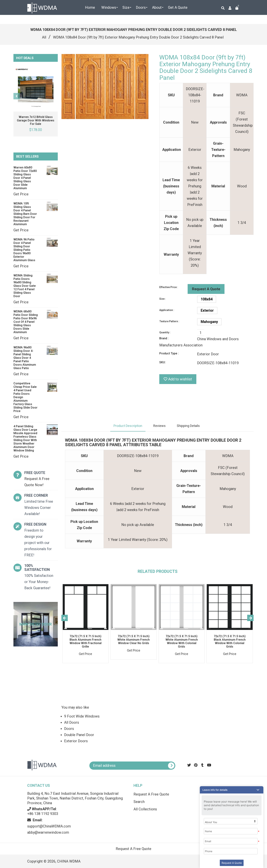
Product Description (128, 426)
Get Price (21, 194)
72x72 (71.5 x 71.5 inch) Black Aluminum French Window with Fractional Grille (86, 641)
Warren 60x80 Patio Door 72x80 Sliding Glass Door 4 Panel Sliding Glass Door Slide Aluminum (25, 178)
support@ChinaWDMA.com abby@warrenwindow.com (49, 826)
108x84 (207, 299)
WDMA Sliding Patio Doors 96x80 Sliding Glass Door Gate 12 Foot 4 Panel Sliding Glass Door (24, 286)
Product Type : (169, 353)
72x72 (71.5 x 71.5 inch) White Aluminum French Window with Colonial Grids (181, 641)
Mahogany (209, 322)
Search (139, 801)
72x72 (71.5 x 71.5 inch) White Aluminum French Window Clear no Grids (133, 639)
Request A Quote (206, 289)
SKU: (162, 362)
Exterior (207, 310)
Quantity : (165, 332)
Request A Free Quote (151, 794)
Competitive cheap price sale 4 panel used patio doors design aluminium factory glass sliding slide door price (25, 397)
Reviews (159, 426)
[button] (231, 789)
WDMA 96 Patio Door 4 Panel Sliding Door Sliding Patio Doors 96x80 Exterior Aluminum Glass (24, 250)
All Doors (71, 722)
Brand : (164, 338)
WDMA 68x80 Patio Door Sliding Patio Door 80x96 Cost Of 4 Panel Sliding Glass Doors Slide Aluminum (25, 322)
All (44, 37)
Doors (69, 728)
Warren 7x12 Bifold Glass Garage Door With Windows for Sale (35, 120)
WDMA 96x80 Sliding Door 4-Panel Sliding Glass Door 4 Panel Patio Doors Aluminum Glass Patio (24, 358)
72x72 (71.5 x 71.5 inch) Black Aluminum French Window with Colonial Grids (230, 641)
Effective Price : (168, 287)
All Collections (145, 809)
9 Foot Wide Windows (82, 716)
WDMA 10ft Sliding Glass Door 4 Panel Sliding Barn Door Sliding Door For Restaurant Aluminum (25, 214)
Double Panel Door (79, 735)
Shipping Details (188, 426)
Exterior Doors (76, 741)
